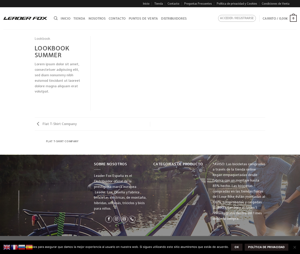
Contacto (173, 3)
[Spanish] (29, 247)
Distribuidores (174, 18)
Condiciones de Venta (275, 3)
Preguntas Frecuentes (198, 3)
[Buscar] (56, 18)
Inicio (146, 3)
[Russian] (22, 247)
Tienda (158, 3)
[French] (14, 247)
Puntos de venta (143, 18)
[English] (7, 247)
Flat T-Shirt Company (59, 124)
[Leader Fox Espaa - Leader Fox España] (25, 18)
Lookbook (42, 38)
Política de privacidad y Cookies (237, 3)
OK (237, 247)
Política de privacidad (266, 247)
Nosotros (97, 18)
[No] (294, 248)
